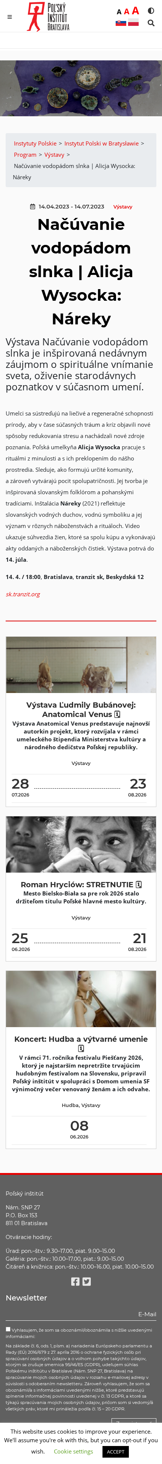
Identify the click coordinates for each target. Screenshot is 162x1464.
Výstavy (122, 207)
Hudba (70, 1105)
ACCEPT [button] (115, 1451)
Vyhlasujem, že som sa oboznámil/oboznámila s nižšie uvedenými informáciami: (79, 1333)
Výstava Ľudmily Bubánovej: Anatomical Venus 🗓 (81, 709)
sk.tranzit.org (23, 594)
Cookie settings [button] (73, 1451)
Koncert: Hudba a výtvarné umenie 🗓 (81, 1044)
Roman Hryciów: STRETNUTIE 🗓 (81, 884)
